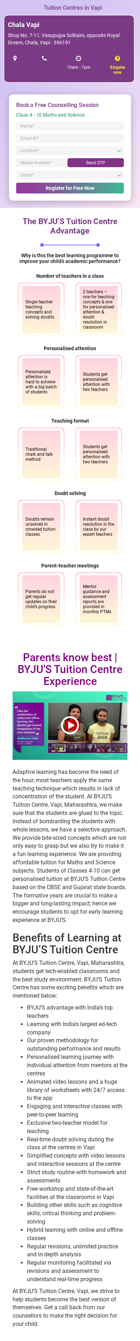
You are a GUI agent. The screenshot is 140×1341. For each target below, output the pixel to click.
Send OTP (95, 162)
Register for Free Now (70, 188)
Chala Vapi (23, 24)
